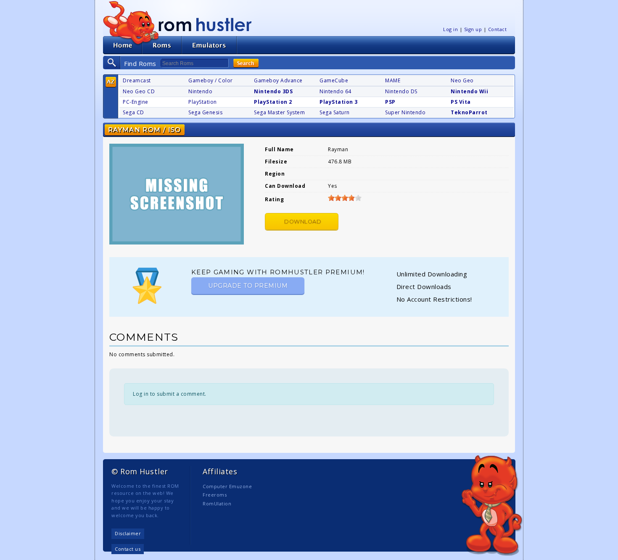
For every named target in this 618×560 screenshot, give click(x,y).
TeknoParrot (469, 112)
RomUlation (217, 503)
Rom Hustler (205, 24)
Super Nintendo (405, 112)
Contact (497, 29)
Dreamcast (137, 80)
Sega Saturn (335, 112)
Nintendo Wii (469, 91)
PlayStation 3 (339, 101)
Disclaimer (128, 533)
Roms (162, 45)
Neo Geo (462, 80)
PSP (390, 101)
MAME (392, 80)
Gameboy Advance (278, 80)
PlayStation (202, 101)
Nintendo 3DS (273, 91)
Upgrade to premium (248, 285)
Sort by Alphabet (111, 82)
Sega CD (133, 112)
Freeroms (215, 495)
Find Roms (140, 63)
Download (302, 221)
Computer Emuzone (227, 486)
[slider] (345, 198)
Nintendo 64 (335, 91)
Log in (450, 29)
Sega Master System (279, 112)
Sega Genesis (205, 112)
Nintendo (200, 91)
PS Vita (461, 101)
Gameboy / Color (210, 80)
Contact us (127, 549)
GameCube (334, 80)
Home (122, 45)
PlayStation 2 (273, 101)
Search (246, 63)
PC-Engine (135, 101)
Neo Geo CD (139, 91)
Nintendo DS (401, 91)
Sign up (473, 29)
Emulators (209, 45)
